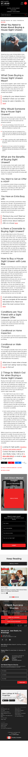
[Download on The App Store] (5, 701)
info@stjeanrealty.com (9, 636)
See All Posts (14, 563)
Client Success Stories (5, 711)
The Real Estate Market (13, 8)
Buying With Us (18, 711)
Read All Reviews (14, 617)
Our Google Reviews (14, 621)
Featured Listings (4, 723)
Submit (14, 545)
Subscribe (22, 682)
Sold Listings (3, 726)
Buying (3, 22)
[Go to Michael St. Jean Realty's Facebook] (2, 639)
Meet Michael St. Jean (5, 708)
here (24, 456)
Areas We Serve (18, 714)
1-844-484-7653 (6, 635)
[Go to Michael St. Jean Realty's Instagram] (6, 639)
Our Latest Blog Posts (19, 716)
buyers (20, 467)
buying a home (5, 470)
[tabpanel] (14, 581)
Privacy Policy (14, 733)
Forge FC (14, 658)
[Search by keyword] (25, 14)
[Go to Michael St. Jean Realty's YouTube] (10, 639)
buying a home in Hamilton (9, 467)
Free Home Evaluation (19, 710)
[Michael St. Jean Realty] (5, 3)
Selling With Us (18, 708)
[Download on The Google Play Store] (12, 700)
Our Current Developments (6, 728)
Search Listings (4, 725)
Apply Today (3, 719)
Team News (13, 9)
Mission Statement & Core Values (6, 714)
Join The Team (4, 717)
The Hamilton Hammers (17, 660)
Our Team (3, 710)
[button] (25, 3)
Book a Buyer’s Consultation (20, 713)
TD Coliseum (14, 659)
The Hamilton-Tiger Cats (17, 656)
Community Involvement (13, 11)
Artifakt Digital (16, 734)
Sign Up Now (14, 498)
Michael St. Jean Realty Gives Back (6, 716)
